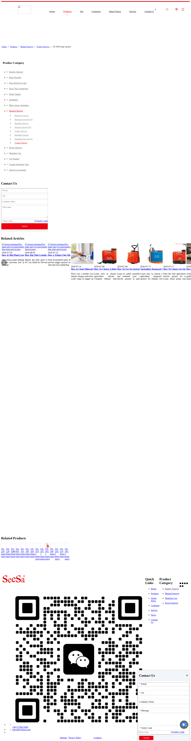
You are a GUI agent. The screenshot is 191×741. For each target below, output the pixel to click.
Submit (24, 226)
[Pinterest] (182, 586)
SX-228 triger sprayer (9, 553)
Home (52, 11)
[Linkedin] (182, 583)
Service (132, 11)
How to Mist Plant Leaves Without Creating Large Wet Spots (17, 255)
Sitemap (63, 738)
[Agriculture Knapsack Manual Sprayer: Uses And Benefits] (156, 264)
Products (67, 11)
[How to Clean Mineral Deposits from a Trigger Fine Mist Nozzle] (87, 264)
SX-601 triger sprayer (19, 553)
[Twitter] (185, 583)
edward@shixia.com (21, 729)
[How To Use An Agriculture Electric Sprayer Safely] (133, 264)
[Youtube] (187, 583)
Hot (81, 11)
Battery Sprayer (172, 589)
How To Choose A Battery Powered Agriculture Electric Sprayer (110, 269)
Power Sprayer (171, 603)
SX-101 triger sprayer (24, 553)
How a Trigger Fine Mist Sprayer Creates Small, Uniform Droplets (64, 255)
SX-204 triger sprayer (33, 553)
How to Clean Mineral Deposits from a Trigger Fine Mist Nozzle (87, 269)
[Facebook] (180, 583)
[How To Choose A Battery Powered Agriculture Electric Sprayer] (110, 264)
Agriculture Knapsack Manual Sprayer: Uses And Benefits (156, 269)
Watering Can (171, 598)
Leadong (98, 738)
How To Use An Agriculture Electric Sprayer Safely (133, 269)
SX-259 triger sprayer (4, 553)
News (153, 615)
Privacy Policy (75, 738)
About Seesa (115, 11)
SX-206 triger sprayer (53, 553)
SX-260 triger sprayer (29, 553)
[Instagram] (180, 586)
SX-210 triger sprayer (63, 553)
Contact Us (150, 11)
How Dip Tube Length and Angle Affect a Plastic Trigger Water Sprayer (40, 255)
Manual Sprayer (172, 593)
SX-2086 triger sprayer (14, 553)
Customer (96, 11)
